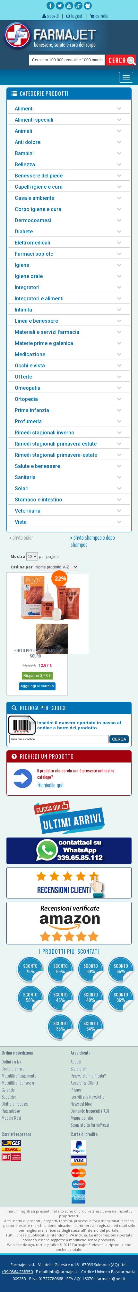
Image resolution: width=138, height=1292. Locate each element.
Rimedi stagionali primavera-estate (56, 455)
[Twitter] (60, 6)
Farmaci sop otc (34, 254)
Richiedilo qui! (50, 785)
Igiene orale (29, 276)
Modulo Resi (11, 1118)
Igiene (22, 265)
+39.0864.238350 (17, 1271)
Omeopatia (27, 388)
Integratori (27, 287)
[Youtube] (69, 6)
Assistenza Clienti (84, 1082)
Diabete (24, 232)
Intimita (23, 310)
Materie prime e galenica (44, 343)
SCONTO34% (90, 1026)
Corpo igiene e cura (38, 209)
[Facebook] (51, 6)
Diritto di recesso (15, 1103)
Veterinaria (27, 511)
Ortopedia (26, 399)
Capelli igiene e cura (39, 187)
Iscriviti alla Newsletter (88, 1096)
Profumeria (28, 421)
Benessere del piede (39, 176)
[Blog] (88, 6)
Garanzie (8, 1089)
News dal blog (81, 1103)
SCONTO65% (60, 968)
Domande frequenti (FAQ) (90, 1111)
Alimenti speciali (34, 120)
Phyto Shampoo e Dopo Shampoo (93, 541)
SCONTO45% (60, 997)
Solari (22, 488)
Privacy (76, 1089)
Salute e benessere (37, 466)
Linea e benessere (36, 321)
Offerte (23, 377)
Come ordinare (13, 1068)
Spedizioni (10, 1096)
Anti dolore (27, 142)
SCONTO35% (60, 1026)
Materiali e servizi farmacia (47, 332)
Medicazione (30, 354)
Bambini (24, 153)
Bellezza (25, 165)
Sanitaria (25, 477)
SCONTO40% (90, 997)
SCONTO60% (90, 968)
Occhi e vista (30, 366)
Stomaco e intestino (38, 500)
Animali (23, 131)
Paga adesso (11, 1111)
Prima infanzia (32, 410)
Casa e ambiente (34, 198)
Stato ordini (80, 1068)
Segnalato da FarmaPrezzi (90, 1125)
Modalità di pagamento (19, 1075)
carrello (101, 15)
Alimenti (24, 109)
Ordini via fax (11, 1061)
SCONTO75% (30, 968)
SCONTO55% (121, 968)
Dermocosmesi (33, 220)
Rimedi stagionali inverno (44, 433)
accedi (52, 15)
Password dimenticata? (88, 1075)
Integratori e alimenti (39, 299)
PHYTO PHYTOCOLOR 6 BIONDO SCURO (38, 653)
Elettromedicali (32, 243)
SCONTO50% (30, 997)
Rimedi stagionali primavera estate (56, 444)
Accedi (76, 1061)
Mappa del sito (82, 1118)
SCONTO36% (121, 997)
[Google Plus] (78, 6)
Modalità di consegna (18, 1082)
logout (76, 15)
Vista (21, 522)
